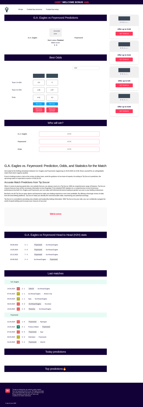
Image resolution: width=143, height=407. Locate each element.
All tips (20, 9)
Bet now (39, 104)
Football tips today (52, 9)
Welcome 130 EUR (39, 110)
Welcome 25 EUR (52, 110)
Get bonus (124, 33)
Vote (69, 134)
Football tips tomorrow (34, 9)
